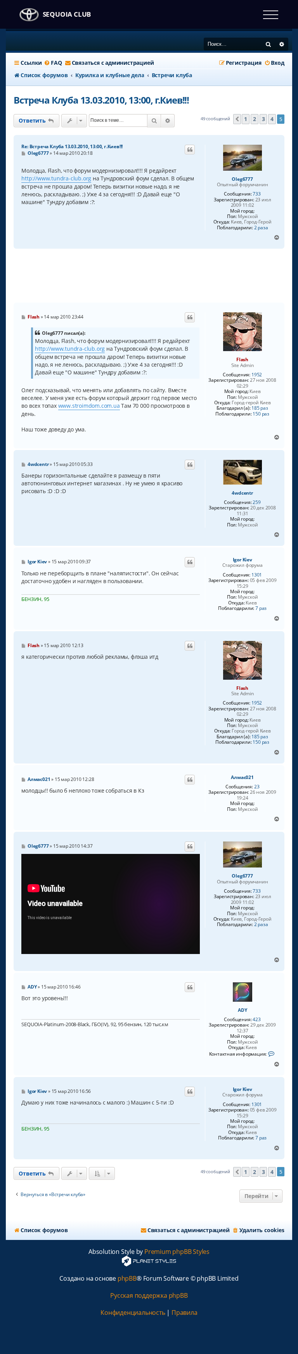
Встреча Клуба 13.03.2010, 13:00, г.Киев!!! (101, 99)
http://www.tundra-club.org (56, 178)
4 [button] (272, 119)
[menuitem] (53, 63)
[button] (237, 119)
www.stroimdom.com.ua (89, 405)
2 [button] (254, 119)
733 (256, 194)
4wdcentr (242, 493)
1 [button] (245, 119)
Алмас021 (242, 777)
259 (256, 502)
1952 (256, 374)
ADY (242, 1010)
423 (256, 1019)
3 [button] (263, 119)
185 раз (259, 408)
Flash (242, 359)
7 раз (261, 608)
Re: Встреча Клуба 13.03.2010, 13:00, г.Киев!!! (72, 146)
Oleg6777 (242, 179)
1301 (256, 575)
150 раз (261, 414)
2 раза (261, 227)
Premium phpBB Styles (177, 1252)
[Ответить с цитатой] (190, 150)
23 (257, 787)
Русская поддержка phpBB (148, 1296)
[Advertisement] (155, 275)
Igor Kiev (242, 560)
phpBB (127, 1278)
